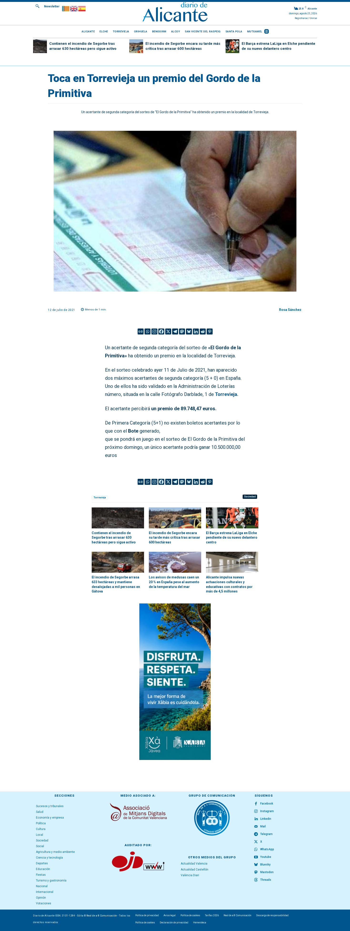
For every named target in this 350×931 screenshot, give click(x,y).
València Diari (190, 875)
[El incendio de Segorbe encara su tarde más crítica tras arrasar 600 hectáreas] (136, 46)
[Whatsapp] (147, 331)
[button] (37, 6)
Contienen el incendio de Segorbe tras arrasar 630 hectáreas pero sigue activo (114, 537)
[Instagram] (154, 331)
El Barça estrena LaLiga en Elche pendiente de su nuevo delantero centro (231, 537)
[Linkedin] (196, 331)
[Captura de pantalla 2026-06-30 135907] (175, 681)
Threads (265, 879)
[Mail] (256, 826)
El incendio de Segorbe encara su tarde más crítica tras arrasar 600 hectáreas (174, 537)
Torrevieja (100, 497)
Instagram (267, 811)
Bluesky (265, 864)
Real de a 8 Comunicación (101, 915)
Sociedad (250, 496)
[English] (74, 8)
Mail (263, 826)
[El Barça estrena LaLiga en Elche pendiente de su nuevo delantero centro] (232, 46)
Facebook (266, 803)
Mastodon (267, 872)
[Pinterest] (210, 331)
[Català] (66, 8)
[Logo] (175, 12)
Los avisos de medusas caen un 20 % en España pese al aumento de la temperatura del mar (174, 581)
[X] (168, 331)
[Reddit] (203, 331)
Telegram (266, 834)
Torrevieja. (226, 394)
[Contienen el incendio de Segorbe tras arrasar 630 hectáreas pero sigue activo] (40, 46)
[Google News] (141, 331)
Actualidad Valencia (194, 863)
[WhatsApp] (256, 849)
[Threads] (256, 880)
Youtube (265, 857)
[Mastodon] (182, 331)
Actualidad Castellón (194, 869)
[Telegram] (175, 331)
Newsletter (52, 6)
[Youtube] (256, 857)
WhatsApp (267, 849)
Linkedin (265, 818)
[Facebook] (161, 331)
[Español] (82, 8)
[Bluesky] (189, 331)
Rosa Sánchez (290, 310)
